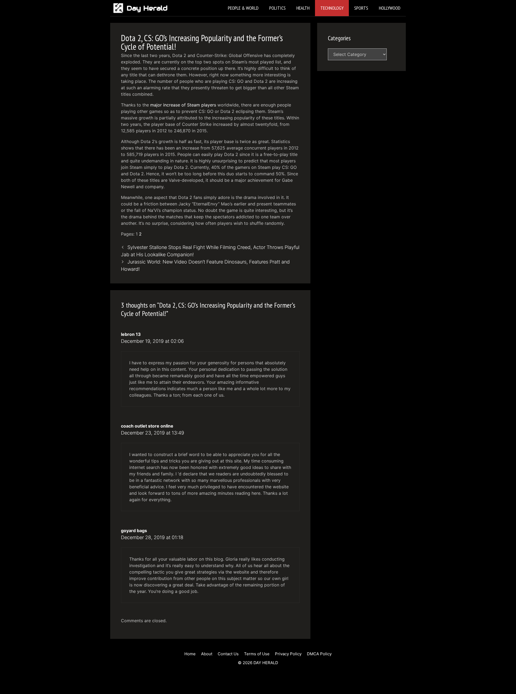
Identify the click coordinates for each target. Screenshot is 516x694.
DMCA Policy (319, 653)
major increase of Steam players (183, 105)
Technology (331, 8)
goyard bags (134, 530)
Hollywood (389, 8)
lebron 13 (131, 334)
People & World (243, 8)
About (206, 653)
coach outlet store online (147, 426)
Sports (361, 8)
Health (303, 8)
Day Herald (147, 8)
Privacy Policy (288, 653)
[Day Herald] (120, 8)
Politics (277, 8)
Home (190, 653)
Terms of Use (257, 653)
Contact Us (228, 653)
